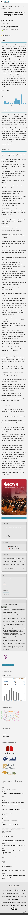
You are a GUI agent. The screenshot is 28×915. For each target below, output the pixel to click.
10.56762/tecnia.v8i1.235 (7, 35)
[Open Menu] (1, 1)
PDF (5, 518)
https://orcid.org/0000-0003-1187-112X (10, 30)
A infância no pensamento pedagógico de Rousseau (11, 798)
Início (2, 6)
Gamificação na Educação (7, 813)
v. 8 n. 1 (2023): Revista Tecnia (18, 6)
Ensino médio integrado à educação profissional (11, 856)
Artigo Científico (6, 595)
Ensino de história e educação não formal (9, 820)
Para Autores (4, 734)
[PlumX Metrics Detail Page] (5, 657)
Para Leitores (4, 731)
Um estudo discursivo (6, 786)
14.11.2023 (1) (6, 536)
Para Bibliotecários (5, 736)
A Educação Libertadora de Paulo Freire (9, 789)
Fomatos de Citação (8, 568)
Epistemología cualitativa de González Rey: (10, 824)
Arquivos (7, 6)
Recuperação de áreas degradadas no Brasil (10, 816)
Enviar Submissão (8, 665)
